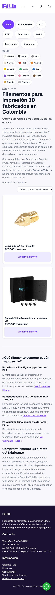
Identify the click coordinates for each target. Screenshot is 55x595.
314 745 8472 (21, 541)
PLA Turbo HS (25, 24)
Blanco (10, 56)
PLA (41, 24)
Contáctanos (9, 571)
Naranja (37, 62)
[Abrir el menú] (23, 6)
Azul (38, 69)
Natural (10, 62)
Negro (24, 56)
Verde (25, 69)
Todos (8, 24)
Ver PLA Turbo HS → (34, 415)
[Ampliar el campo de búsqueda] (33, 6)
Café (39, 75)
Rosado (25, 75)
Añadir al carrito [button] (27, 256)
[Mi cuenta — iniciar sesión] (41, 6)
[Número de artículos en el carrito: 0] (49, 6)
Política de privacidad (13, 578)
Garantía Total (9, 564)
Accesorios (29, 44)
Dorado (10, 82)
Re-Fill (38, 34)
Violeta (10, 75)
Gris (37, 56)
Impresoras (11, 44)
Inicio (4, 88)
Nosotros (7, 568)
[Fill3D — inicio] (9, 6)
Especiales (23, 34)
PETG (8, 34)
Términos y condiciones (14, 575)
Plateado (26, 82)
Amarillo (11, 69)
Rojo (24, 62)
